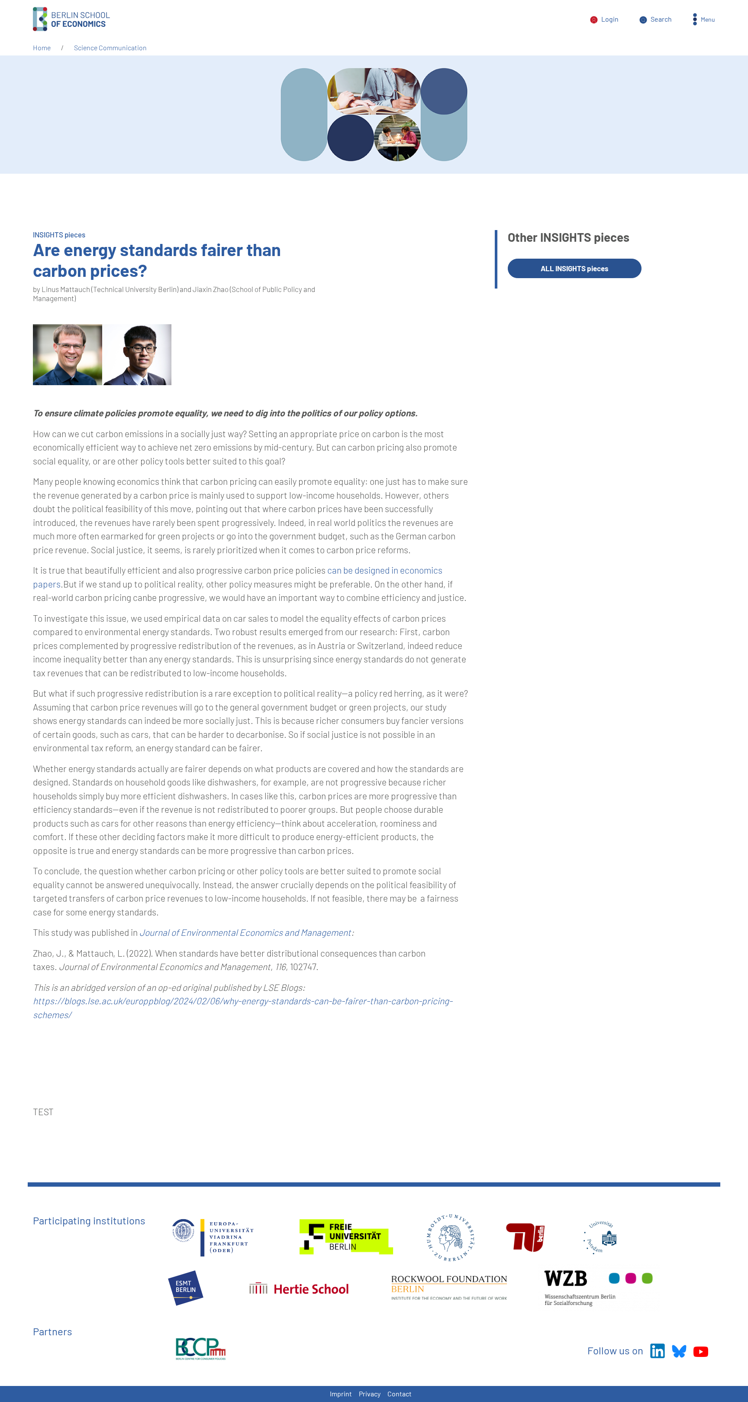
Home (42, 47)
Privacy (369, 1393)
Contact (399, 1393)
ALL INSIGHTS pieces (575, 268)
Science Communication (110, 47)
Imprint (341, 1393)
